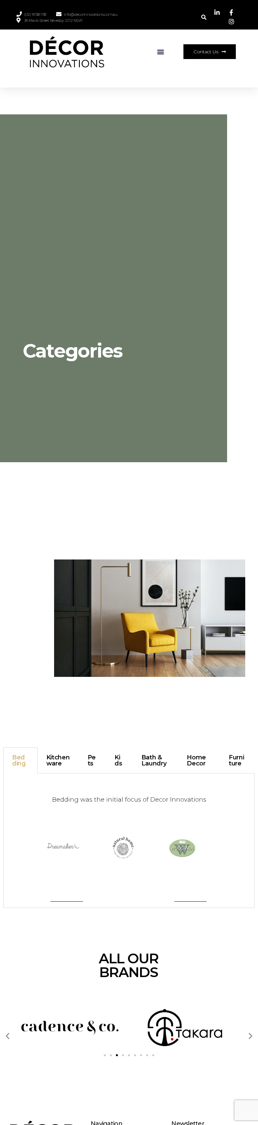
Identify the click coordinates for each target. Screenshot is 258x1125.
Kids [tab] (118, 760)
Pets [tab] (92, 760)
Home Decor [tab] (196, 760)
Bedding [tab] (19, 760)
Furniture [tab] (236, 760)
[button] (160, 51)
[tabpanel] (129, 840)
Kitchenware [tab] (58, 760)
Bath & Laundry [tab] (154, 760)
